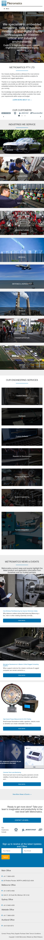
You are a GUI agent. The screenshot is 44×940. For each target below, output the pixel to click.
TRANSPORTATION (22, 338)
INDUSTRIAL (22, 203)
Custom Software (22, 436)
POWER (22, 311)
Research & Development (22, 456)
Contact (4, 933)
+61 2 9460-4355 (9, 905)
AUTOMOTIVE (22, 149)
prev (4, 117)
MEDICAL (22, 257)
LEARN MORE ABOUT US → (22, 100)
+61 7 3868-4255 (9, 876)
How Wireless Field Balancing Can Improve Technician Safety (20, 611)
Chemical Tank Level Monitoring (12, 772)
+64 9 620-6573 (8, 926)
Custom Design (22, 395)
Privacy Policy (10, 933)
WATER (22, 365)
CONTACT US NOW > (22, 820)
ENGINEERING (22, 176)
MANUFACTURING (22, 230)
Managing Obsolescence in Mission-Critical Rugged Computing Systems (21, 665)
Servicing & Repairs (22, 476)
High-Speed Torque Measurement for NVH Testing (17, 719)
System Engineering (22, 497)
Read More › (22, 620)
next (40, 117)
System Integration (22, 530)
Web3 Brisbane (38, 937)
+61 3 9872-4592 (9, 891)
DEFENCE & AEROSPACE (22, 284)
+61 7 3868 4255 (8, 915)
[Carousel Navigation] (22, 117)
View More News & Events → (22, 794)
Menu (7, 9)
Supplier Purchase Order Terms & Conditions (28, 933)
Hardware (22, 416)
